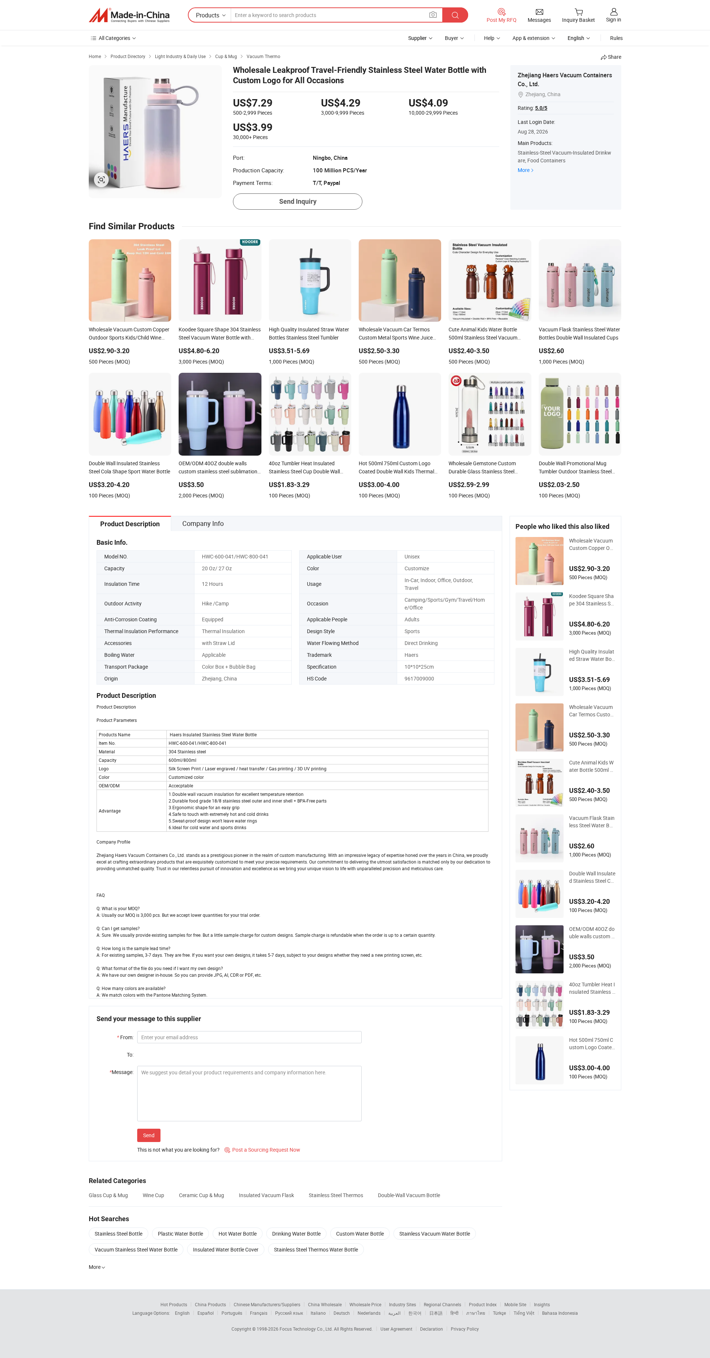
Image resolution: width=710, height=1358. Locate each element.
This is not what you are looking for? (178, 1149)
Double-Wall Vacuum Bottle (409, 1195)
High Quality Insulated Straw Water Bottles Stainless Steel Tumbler (592, 655)
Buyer (451, 37)
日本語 (436, 1313)
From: (125, 1037)
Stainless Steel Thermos (336, 1195)
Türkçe (499, 1313)
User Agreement (396, 1329)
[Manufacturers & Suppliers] (129, 15)
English (182, 1313)
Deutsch (342, 1313)
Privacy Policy (465, 1329)
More (524, 169)
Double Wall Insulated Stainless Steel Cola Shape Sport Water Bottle (592, 877)
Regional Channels (442, 1304)
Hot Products (173, 1304)
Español (205, 1313)
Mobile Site (515, 1304)
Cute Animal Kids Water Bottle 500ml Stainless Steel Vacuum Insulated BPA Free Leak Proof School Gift (592, 766)
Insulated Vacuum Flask (266, 1195)
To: (130, 1054)
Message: (121, 1071)
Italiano (318, 1313)
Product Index (483, 1304)
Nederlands (369, 1313)
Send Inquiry (298, 201)
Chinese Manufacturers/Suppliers (267, 1304)
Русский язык (289, 1313)
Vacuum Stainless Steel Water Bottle (136, 1249)
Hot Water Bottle (238, 1233)
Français (258, 1313)
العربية (394, 1313)
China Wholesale (325, 1304)
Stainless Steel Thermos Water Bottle (316, 1249)
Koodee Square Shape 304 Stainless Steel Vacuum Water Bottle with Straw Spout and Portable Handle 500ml (592, 599)
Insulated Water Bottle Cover (225, 1249)
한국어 (415, 1313)
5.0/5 (541, 108)
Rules (616, 37)
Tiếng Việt (524, 1313)
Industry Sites (402, 1304)
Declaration (431, 1329)
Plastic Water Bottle (180, 1233)
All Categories (114, 37)
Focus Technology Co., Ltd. (307, 1329)
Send (149, 1135)
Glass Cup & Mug (108, 1195)
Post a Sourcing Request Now (262, 1149)
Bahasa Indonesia (560, 1313)
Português (232, 1313)
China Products (210, 1304)
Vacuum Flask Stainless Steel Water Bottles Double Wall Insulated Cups (592, 821)
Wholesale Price (365, 1304)
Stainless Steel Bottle (118, 1233)
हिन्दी (454, 1313)
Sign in (613, 19)
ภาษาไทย (475, 1313)
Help (489, 37)
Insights (542, 1304)
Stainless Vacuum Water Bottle (434, 1233)
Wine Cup (153, 1195)
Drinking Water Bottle (296, 1233)
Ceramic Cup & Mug (201, 1195)
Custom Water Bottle (360, 1233)
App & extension (531, 37)
